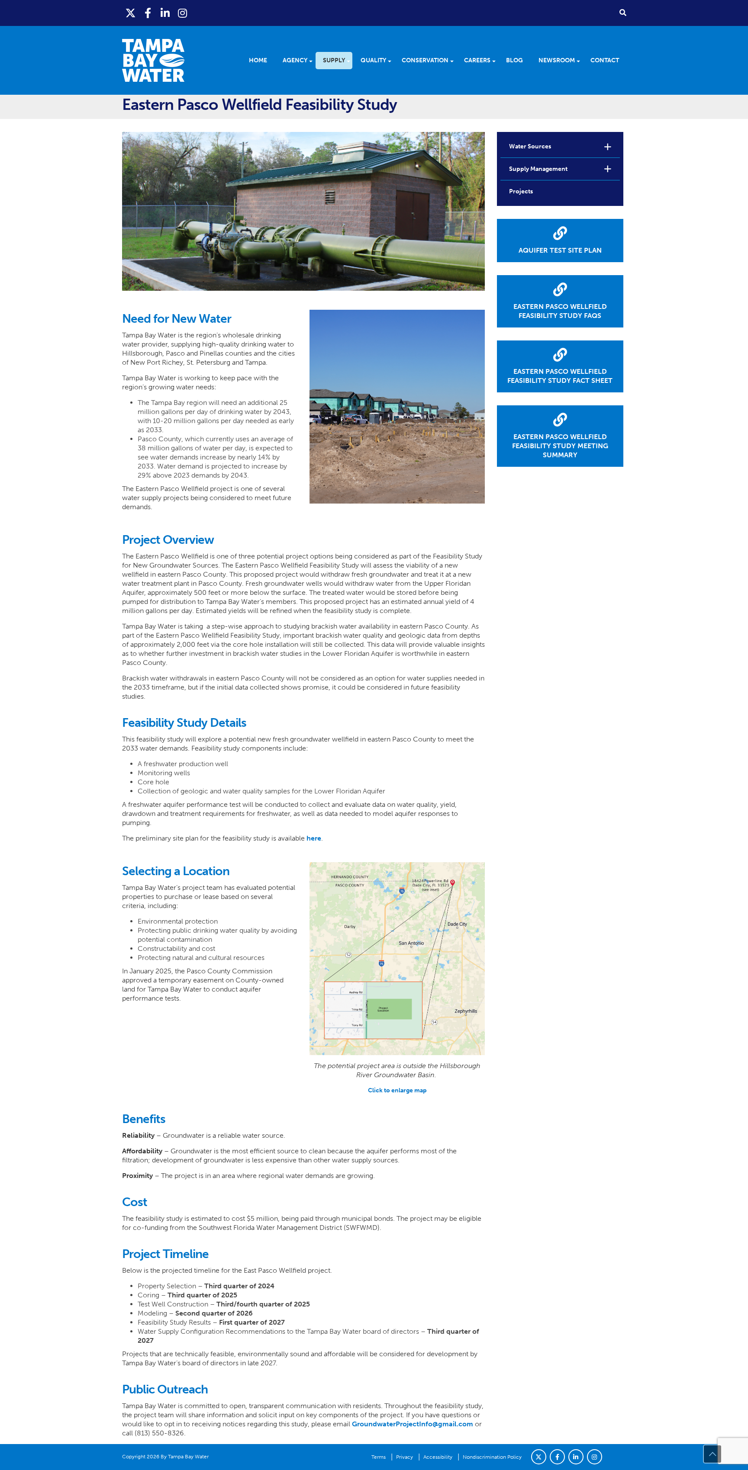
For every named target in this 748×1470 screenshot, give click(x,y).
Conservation (425, 60)
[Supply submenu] (351, 60)
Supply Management (538, 169)
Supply (334, 60)
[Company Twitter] (538, 1456)
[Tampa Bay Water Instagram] (182, 13)
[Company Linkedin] (576, 1456)
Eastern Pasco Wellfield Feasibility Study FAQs (560, 311)
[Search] (622, 12)
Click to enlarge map (397, 1090)
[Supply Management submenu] (608, 168)
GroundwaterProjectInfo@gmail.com (412, 1424)
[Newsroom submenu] (581, 60)
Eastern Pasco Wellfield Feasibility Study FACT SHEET (560, 376)
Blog (514, 60)
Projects (521, 191)
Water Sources (530, 146)
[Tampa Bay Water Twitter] (130, 13)
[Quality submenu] (392, 60)
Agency (295, 60)
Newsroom (556, 60)
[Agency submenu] (313, 60)
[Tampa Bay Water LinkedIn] (165, 13)
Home (258, 60)
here (313, 838)
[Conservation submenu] (454, 60)
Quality (373, 60)
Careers (477, 60)
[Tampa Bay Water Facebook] (148, 13)
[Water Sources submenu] (608, 146)
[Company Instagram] (594, 1456)
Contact (604, 60)
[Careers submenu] (496, 60)
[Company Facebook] (557, 1456)
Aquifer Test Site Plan (560, 250)
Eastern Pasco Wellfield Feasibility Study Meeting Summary (560, 446)
